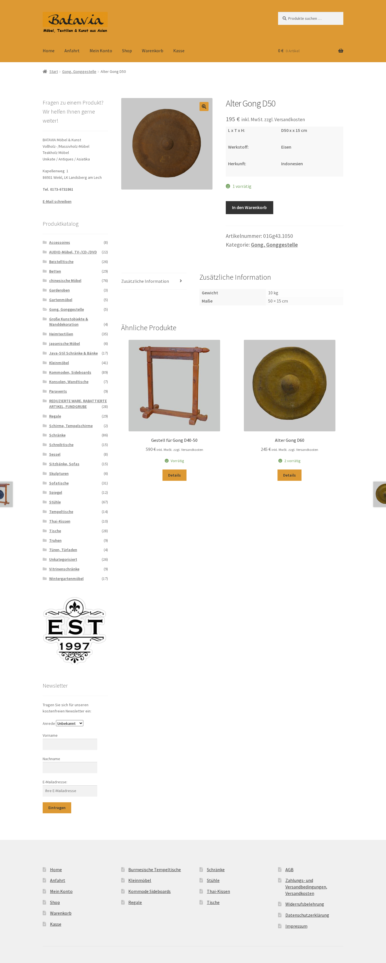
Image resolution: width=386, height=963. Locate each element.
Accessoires (59, 242)
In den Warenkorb (249, 207)
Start (53, 71)
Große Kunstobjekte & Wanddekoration (68, 321)
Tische (55, 530)
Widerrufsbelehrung (304, 904)
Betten (55, 271)
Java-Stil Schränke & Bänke (73, 353)
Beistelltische (61, 261)
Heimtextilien (61, 333)
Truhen (55, 540)
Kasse (179, 50)
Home (49, 50)
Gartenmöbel (60, 299)
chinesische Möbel (65, 280)
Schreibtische (61, 444)
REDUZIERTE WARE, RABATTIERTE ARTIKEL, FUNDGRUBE (78, 403)
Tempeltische (61, 511)
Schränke (57, 435)
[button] (204, 106)
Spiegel (55, 492)
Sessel (54, 454)
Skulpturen (59, 473)
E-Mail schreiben (57, 201)
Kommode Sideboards (149, 891)
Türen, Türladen (63, 549)
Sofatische (59, 483)
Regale (55, 416)
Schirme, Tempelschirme (71, 425)
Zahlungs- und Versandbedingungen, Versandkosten (306, 886)
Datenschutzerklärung (307, 915)
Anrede (49, 723)
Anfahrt (72, 50)
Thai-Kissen (59, 521)
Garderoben (59, 290)
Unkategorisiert (63, 559)
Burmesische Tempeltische (154, 869)
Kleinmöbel (59, 362)
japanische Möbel (64, 343)
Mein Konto (101, 50)
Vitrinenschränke (64, 568)
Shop (127, 50)
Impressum (296, 926)
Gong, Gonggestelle (79, 71)
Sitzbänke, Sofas (64, 463)
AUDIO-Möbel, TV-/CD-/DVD (73, 252)
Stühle (55, 502)
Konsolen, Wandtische (68, 381)
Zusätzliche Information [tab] (145, 281)
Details (174, 475)
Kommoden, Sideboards (70, 372)
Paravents (58, 391)
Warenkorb (152, 50)
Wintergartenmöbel (66, 578)
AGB (289, 869)
